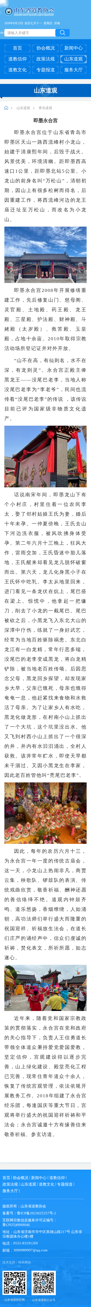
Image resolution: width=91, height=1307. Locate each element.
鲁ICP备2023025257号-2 (36, 1213)
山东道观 (73, 58)
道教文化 (17, 69)
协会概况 (45, 48)
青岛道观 (45, 108)
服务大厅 (73, 69)
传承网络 (24, 1262)
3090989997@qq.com (30, 1250)
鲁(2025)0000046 (16, 1225)
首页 (17, 48)
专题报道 (45, 69)
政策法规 (45, 58)
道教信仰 (17, 58)
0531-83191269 (25, 1243)
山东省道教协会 (33, 1206)
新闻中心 (73, 48)
